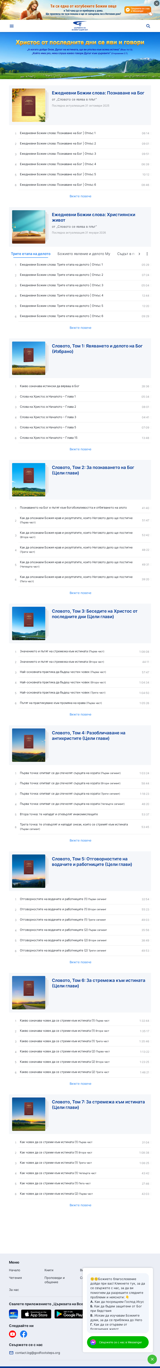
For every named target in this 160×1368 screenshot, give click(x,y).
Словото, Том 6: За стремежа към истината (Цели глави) (98, 983)
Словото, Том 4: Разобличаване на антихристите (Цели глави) (88, 735)
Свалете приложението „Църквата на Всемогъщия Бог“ (58, 1304)
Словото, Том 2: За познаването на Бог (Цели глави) (93, 470)
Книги (48, 1270)
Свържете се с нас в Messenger (120, 1342)
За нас (14, 1290)
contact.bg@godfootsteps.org (37, 1353)
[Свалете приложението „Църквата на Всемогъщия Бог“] (13, 1314)
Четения (15, 1278)
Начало (14, 1270)
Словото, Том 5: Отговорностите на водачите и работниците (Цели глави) (92, 861)
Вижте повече (80, 196)
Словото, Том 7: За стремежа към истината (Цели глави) (98, 1104)
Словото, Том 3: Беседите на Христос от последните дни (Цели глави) (95, 614)
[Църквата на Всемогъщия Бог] (80, 26)
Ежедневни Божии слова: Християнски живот (93, 217)
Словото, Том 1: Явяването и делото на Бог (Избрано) (97, 348)
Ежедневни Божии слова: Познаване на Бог (98, 92)
